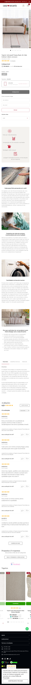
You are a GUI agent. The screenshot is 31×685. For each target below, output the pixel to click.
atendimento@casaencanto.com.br (12, 654)
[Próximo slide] (27, 623)
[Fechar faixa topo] (29, 1)
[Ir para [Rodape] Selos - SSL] (3, 667)
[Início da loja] (10, 6)
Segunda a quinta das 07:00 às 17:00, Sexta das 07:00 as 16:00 (16, 651)
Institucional (5, 639)
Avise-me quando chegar (7, 96)
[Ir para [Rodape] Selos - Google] (5, 662)
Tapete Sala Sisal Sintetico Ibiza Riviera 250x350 (15, 611)
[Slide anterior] (3, 623)
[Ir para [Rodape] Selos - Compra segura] (13, 662)
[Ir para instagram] (5, 659)
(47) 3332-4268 (7, 646)
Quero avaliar (24, 405)
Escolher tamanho (23, 83)
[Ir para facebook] (2, 659)
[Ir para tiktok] (10, 659)
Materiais (24, 361)
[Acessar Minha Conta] (23, 5)
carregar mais (15, 543)
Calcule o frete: (5, 114)
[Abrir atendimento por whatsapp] (27, 628)
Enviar (15, 110)
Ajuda (3, 635)
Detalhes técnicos (15, 361)
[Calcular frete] (27, 118)
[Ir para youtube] (8, 659)
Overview (5, 361)
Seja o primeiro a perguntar (15, 557)
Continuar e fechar (15, 681)
